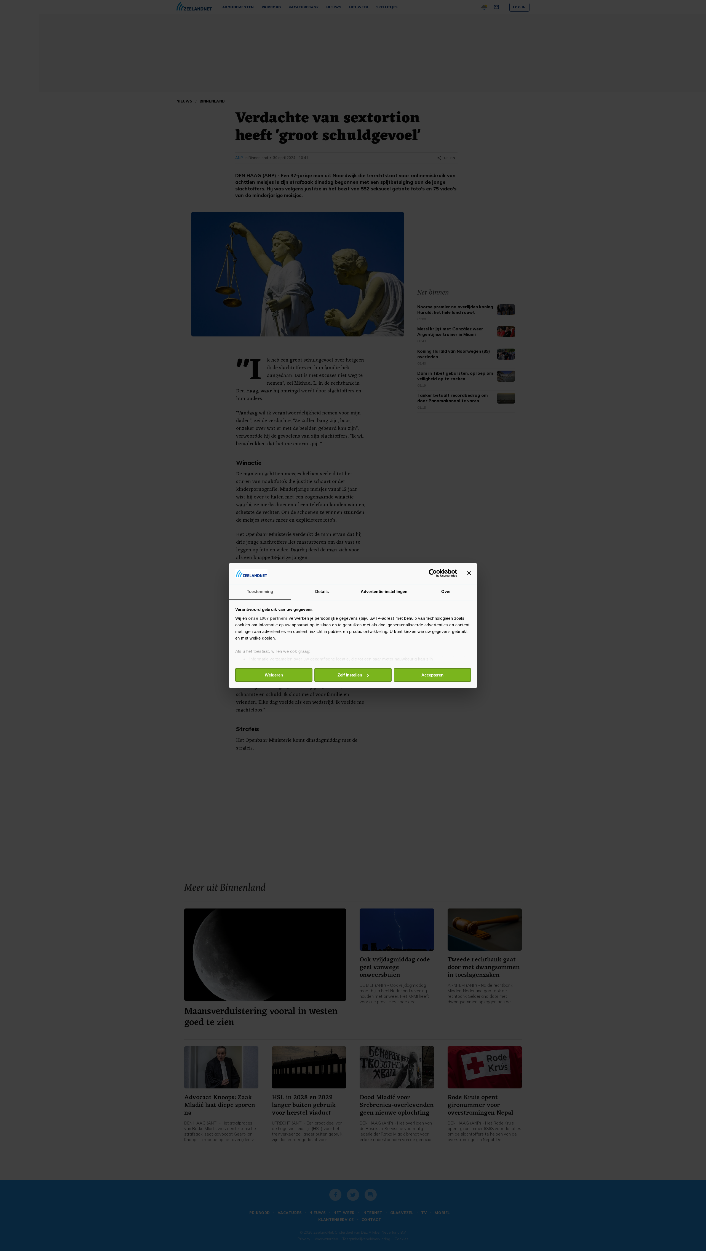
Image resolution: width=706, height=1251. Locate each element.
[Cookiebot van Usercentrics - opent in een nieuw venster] (433, 573)
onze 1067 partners (267, 618)
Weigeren (274, 675)
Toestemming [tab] (260, 591)
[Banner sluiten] (469, 573)
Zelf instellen (350, 675)
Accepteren (432, 675)
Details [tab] (322, 591)
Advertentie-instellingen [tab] (384, 591)
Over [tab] (446, 591)
